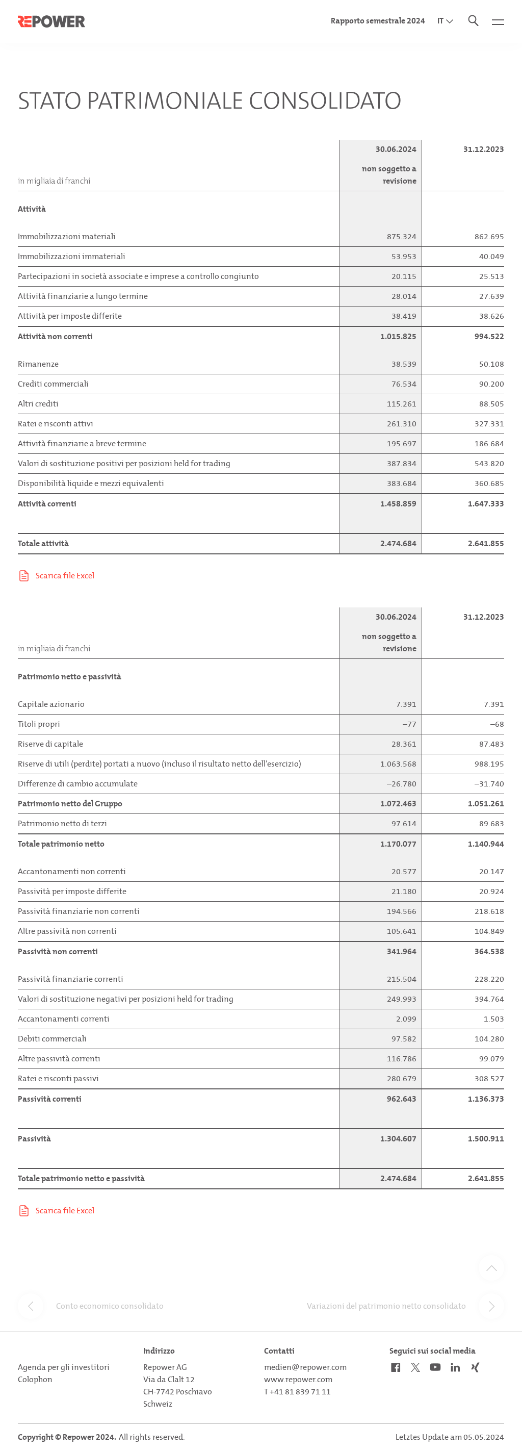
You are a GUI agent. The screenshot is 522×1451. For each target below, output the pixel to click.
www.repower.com (298, 1379)
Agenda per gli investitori (64, 1367)
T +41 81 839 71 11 (297, 1391)
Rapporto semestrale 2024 (378, 20)
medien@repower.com (305, 1367)
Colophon (35, 1379)
